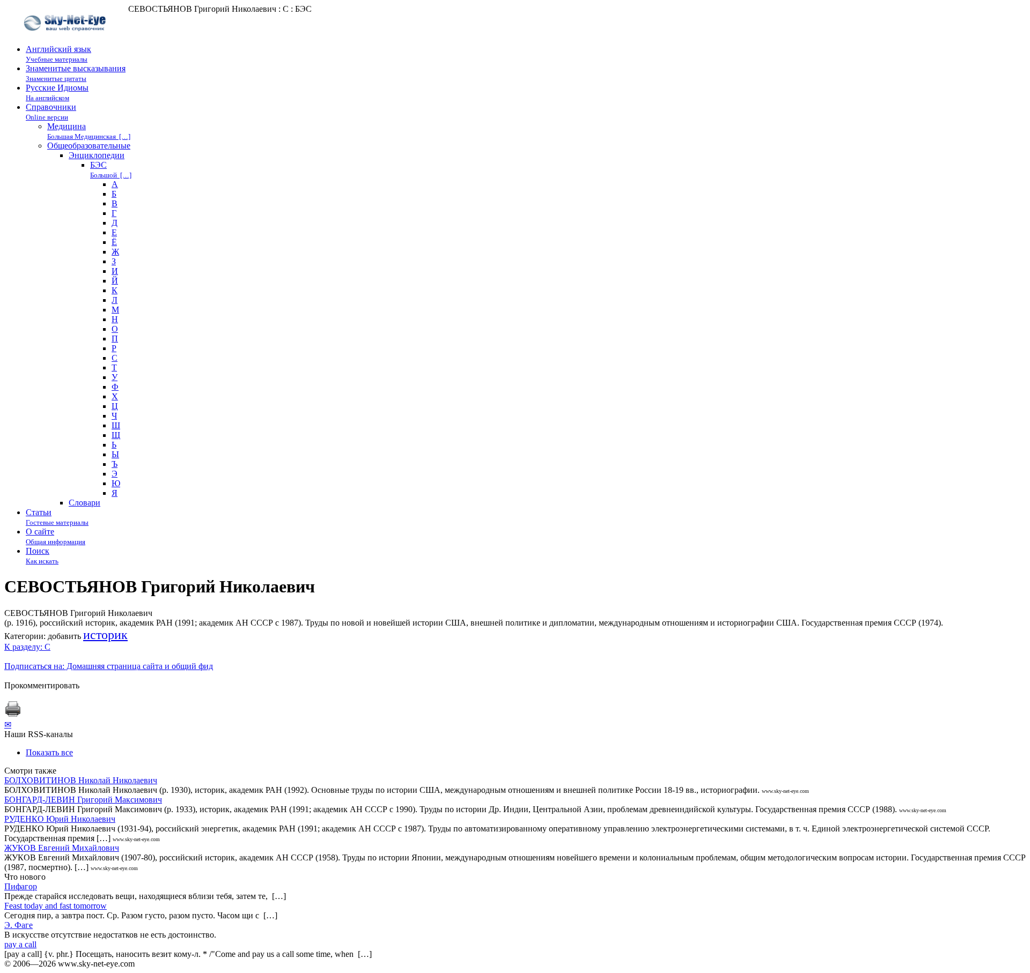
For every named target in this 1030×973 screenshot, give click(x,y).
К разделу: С (27, 646)
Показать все (49, 752)
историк (105, 635)
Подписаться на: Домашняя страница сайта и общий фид (108, 666)
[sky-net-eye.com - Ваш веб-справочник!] (66, 39)
